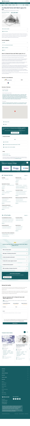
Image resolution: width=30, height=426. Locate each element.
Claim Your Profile (15, 132)
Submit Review (15, 323)
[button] (15, 29)
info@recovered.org (4, 402)
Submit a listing (4, 392)
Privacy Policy (16, 413)
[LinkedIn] (20, 399)
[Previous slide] (25, 162)
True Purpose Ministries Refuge (7, 344)
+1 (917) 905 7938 (4, 403)
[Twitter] (18, 399)
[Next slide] (27, 162)
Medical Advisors (4, 386)
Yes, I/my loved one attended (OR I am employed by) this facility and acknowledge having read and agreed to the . (15, 320)
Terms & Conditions (21, 413)
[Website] (15, 139)
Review (4, 311)
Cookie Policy (26, 413)
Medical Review (4, 384)
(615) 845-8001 (7, 277)
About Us (3, 381)
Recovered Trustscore (5, 389)
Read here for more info (18, 158)
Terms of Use (21, 320)
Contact (3, 387)
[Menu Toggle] (27, 1)
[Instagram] (15, 399)
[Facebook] (13, 399)
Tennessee (9, 72)
